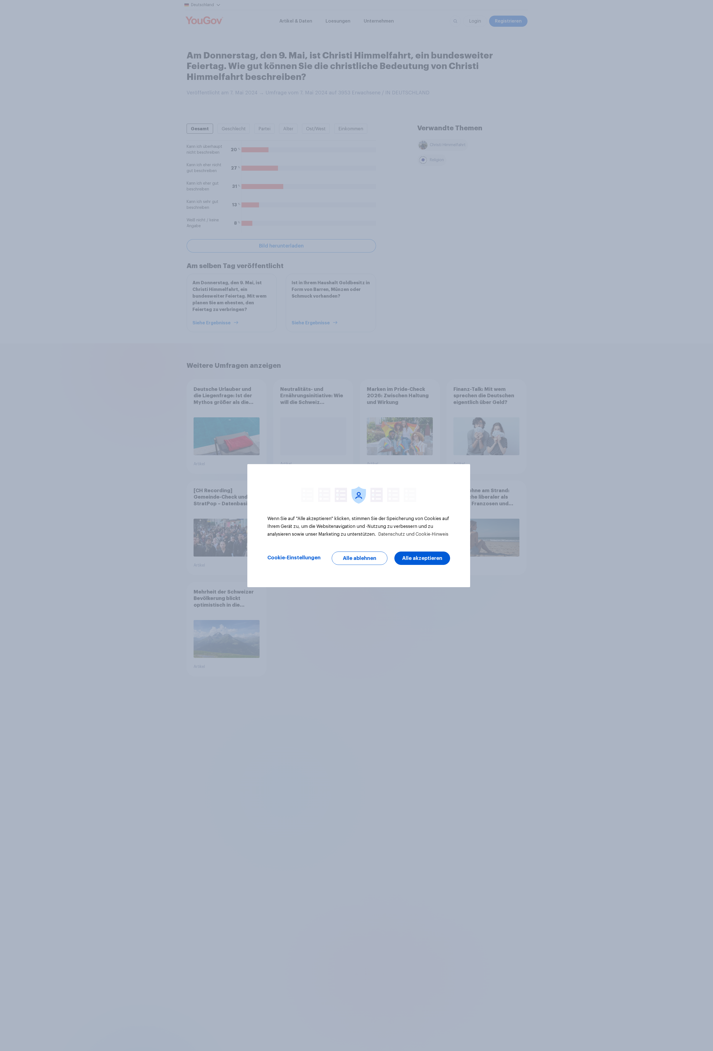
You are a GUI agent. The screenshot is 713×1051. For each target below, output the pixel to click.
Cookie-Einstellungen (294, 557)
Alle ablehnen (359, 558)
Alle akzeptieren (422, 558)
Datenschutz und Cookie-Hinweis (412, 534)
